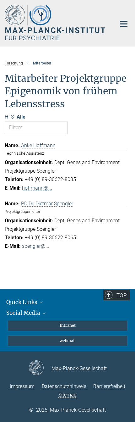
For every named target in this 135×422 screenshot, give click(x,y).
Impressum (22, 386)
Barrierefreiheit (109, 386)
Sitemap (67, 395)
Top (121, 295)
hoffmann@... (37, 188)
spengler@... (35, 246)
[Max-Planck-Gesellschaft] (40, 368)
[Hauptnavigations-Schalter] (123, 24)
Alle (21, 117)
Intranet (68, 325)
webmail (68, 340)
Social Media (23, 313)
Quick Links (22, 302)
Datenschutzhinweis (64, 386)
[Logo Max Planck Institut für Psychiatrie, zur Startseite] (56, 22)
